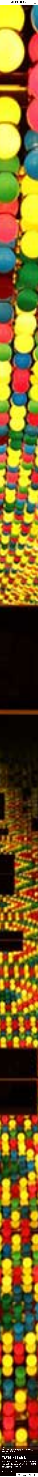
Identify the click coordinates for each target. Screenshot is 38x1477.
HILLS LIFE (19, 2)
